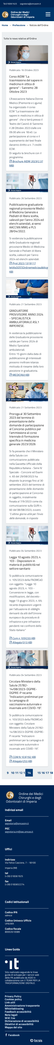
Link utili (10, 1002)
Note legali (11, 1015)
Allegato (22, 642)
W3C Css (10, 1018)
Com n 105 (23, 638)
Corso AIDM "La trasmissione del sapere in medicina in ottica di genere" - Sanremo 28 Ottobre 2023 (26, 84)
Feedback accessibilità (18, 1012)
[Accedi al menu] (48, 14)
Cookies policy (13, 999)
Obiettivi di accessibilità (19, 1024)
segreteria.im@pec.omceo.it (19, 831)
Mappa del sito (13, 1027)
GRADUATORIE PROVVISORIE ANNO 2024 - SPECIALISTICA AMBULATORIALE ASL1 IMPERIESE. (26, 318)
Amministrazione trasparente (22, 1006)
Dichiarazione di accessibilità (22, 1021)
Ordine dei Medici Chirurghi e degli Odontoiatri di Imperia (22, 14)
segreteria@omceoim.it (17, 823)
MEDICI (20, 375)
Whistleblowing (14, 1009)
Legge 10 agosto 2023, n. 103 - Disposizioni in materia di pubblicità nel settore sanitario (25, 563)
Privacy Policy (13, 996)
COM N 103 (24, 757)
